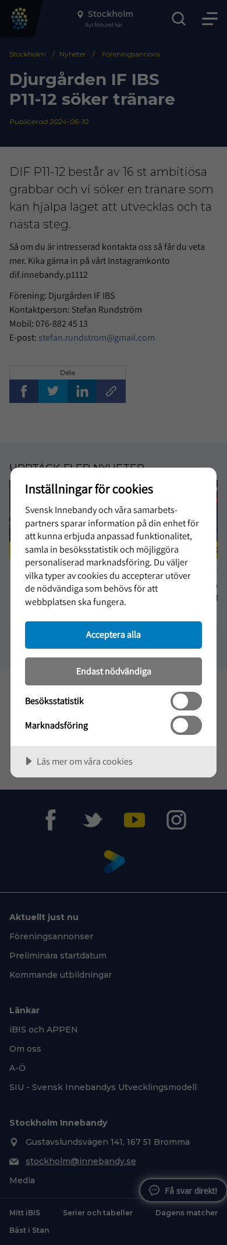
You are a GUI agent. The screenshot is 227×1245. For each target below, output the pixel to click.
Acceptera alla (113, 634)
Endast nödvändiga (113, 670)
